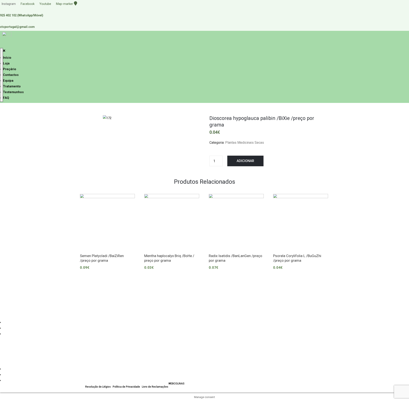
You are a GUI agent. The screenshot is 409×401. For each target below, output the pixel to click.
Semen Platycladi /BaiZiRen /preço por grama (102, 258)
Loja (6, 63)
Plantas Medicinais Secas (244, 143)
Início (7, 58)
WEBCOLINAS (176, 383)
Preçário (9, 69)
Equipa (8, 80)
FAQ (6, 98)
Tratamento (12, 86)
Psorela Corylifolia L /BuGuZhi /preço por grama (297, 258)
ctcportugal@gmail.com (17, 26)
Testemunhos (13, 92)
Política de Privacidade (126, 386)
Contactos (11, 75)
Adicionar (245, 161)
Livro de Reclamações (155, 386)
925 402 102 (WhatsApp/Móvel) (21, 15)
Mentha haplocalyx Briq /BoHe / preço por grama (169, 258)
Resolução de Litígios (98, 386)
